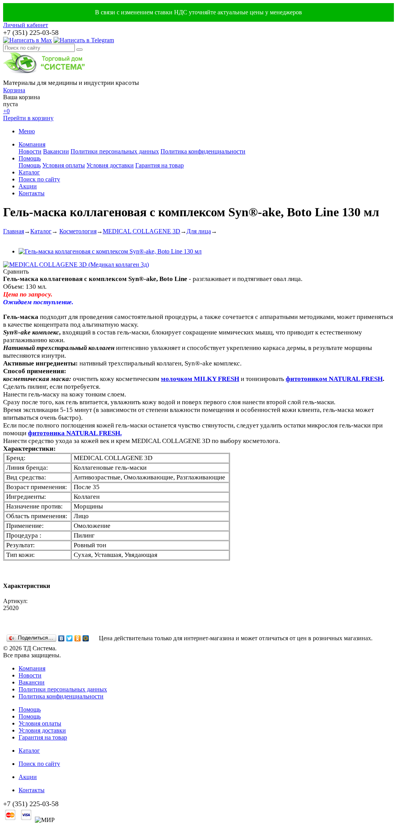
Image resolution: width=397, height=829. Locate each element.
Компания (32, 144)
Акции (28, 186)
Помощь (30, 158)
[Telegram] (84, 40)
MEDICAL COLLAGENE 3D (141, 231)
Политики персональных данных (115, 151)
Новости (30, 151)
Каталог (29, 172)
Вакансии (56, 151)
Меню (27, 131)
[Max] (27, 40)
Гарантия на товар (159, 165)
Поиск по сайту (39, 179)
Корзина (14, 90)
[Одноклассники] (78, 638)
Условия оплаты (63, 165)
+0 (6, 111)
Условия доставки (110, 165)
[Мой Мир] (86, 638)
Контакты (32, 193)
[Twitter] (70, 638)
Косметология (78, 231)
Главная (13, 231)
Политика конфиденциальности (203, 151)
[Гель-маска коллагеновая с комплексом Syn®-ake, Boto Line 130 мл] (110, 251)
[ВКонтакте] (61, 638)
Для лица (198, 231)
